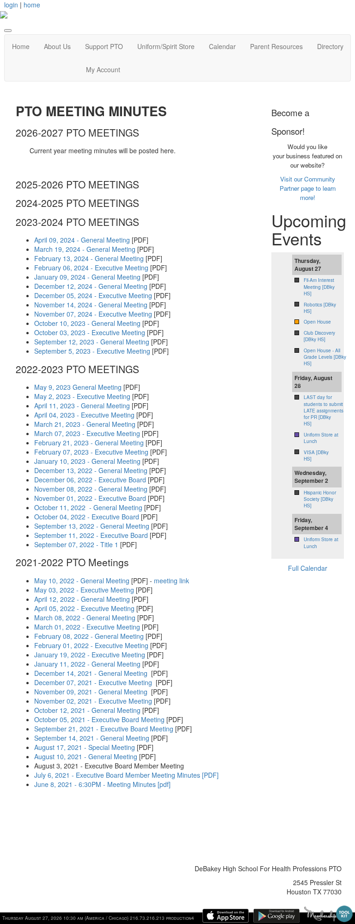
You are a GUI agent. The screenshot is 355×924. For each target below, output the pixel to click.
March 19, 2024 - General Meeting (84, 249)
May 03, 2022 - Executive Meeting (84, 589)
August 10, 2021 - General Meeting (86, 756)
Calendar (222, 46)
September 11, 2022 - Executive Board (91, 535)
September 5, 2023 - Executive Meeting (92, 351)
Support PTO (104, 46)
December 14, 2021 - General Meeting (90, 673)
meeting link (171, 580)
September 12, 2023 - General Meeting (91, 341)
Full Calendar (307, 568)
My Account (103, 69)
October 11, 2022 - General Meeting (88, 507)
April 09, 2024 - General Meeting (82, 239)
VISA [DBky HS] (316, 455)
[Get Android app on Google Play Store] (276, 916)
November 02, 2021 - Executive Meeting (93, 700)
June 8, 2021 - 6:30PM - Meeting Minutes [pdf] (102, 784)
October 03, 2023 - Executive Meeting (89, 332)
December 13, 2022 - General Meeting (90, 470)
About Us (57, 46)
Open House (317, 321)
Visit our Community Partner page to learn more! (308, 188)
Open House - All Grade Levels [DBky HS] (325, 357)
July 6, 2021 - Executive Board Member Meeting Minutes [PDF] (126, 775)
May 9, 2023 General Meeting (78, 387)
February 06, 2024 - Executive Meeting (91, 267)
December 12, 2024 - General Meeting (90, 286)
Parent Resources (276, 46)
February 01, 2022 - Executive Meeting (91, 645)
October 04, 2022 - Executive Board (86, 516)
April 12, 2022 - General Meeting (82, 599)
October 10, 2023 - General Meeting (87, 323)
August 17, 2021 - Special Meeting (84, 747)
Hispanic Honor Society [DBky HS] (320, 499)
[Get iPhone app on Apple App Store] (225, 916)
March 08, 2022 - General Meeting (84, 617)
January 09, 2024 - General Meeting (87, 276)
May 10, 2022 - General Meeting (81, 580)
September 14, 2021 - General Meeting (91, 738)
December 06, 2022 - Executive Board (90, 479)
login (11, 4)
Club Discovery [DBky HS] (319, 336)
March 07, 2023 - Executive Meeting (87, 433)
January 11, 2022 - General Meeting (87, 663)
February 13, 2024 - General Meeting (89, 258)
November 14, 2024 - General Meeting (90, 304)
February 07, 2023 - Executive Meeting (91, 451)
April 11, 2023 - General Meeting (82, 405)
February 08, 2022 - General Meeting (89, 636)
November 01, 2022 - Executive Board (90, 498)
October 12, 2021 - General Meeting (87, 710)
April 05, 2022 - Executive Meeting (84, 608)
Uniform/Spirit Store (166, 46)
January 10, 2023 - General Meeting (87, 461)
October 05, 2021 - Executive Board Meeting (99, 719)
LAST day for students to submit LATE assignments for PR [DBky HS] (323, 410)
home (32, 4)
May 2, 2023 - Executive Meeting (82, 396)
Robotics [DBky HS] (320, 307)
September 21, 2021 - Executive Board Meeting (103, 728)
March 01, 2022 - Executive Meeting (87, 626)
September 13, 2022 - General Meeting (91, 526)
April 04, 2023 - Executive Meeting (84, 414)
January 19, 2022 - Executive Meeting (89, 654)
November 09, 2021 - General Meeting (90, 691)
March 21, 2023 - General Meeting (84, 424)
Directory (330, 46)
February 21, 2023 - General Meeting (89, 442)
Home (21, 46)
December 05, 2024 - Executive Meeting (93, 295)
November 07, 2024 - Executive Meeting (93, 313)
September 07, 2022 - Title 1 (76, 544)
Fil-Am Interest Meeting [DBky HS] (319, 287)
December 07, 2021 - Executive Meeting (93, 682)
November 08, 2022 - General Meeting (90, 488)
